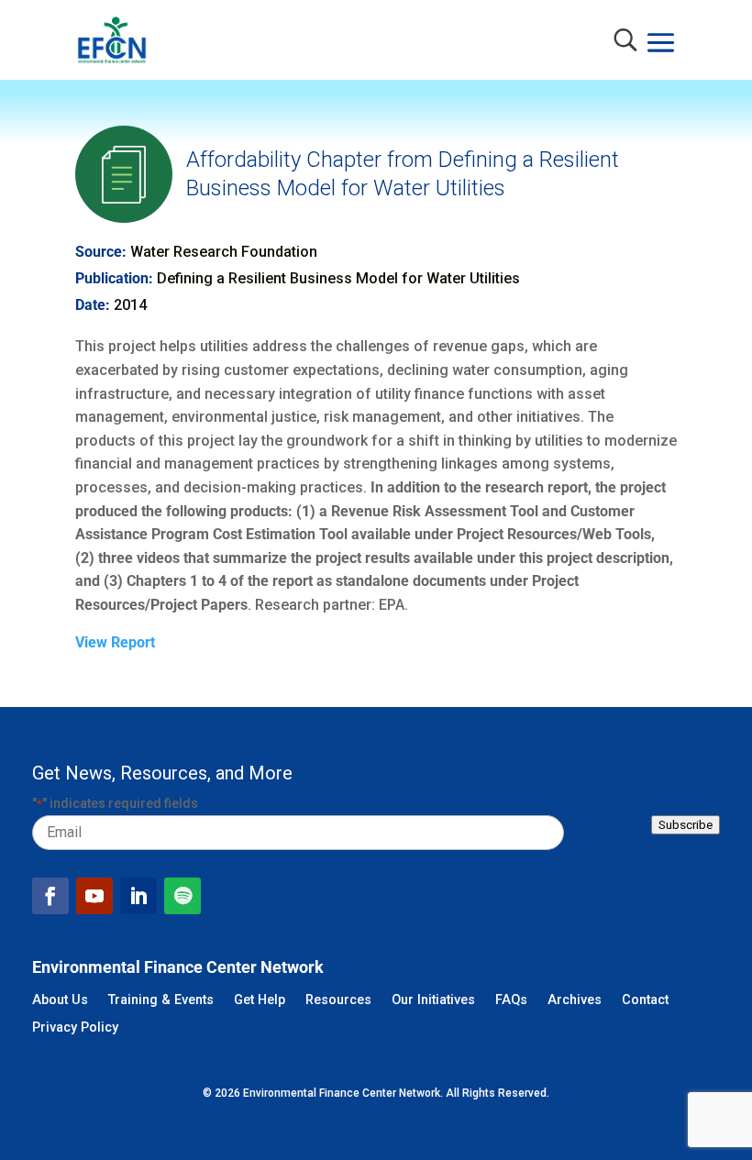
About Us (60, 1001)
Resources (338, 1001)
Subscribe (685, 825)
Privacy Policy (75, 1028)
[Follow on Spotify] (182, 896)
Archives (574, 1001)
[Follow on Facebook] (50, 896)
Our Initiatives (433, 1001)
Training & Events (161, 1001)
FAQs (511, 1001)
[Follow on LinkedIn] (138, 896)
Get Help (259, 1001)
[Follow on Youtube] (94, 896)
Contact (645, 1001)
